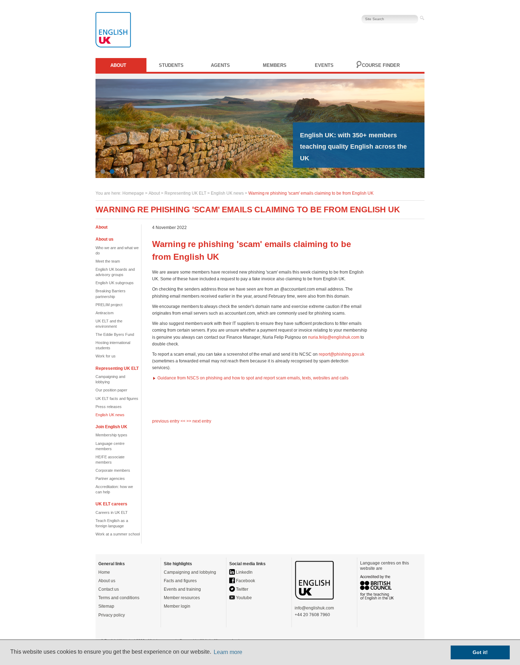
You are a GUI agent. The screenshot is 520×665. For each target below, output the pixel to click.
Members (275, 65)
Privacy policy (111, 615)
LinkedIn (244, 572)
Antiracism (105, 313)
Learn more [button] (228, 652)
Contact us (108, 589)
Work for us (106, 356)
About (118, 65)
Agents (220, 65)
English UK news (227, 193)
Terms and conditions (118, 597)
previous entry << (169, 421)
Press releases (109, 407)
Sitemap (106, 606)
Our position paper (111, 390)
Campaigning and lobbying (190, 572)
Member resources (182, 597)
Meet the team (108, 261)
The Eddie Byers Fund (115, 334)
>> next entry (198, 421)
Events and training (182, 589)
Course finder (381, 65)
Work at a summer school (118, 534)
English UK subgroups (115, 283)
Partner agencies (110, 478)
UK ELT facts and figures (117, 398)
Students (171, 65)
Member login (177, 606)
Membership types (111, 435)
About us (106, 580)
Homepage (133, 193)
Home (104, 572)
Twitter (241, 589)
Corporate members (113, 470)
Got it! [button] (480, 652)
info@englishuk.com (314, 608)
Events (324, 65)
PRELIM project (109, 305)
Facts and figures (180, 580)
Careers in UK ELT (112, 512)
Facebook (245, 580)
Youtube (243, 597)
